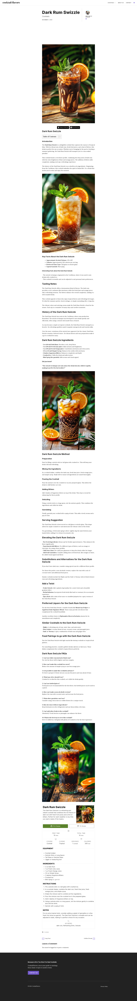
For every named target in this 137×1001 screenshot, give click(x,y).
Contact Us (33, 972)
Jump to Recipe (63, 127)
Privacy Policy (104, 986)
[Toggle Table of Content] (58, 136)
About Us (121, 2)
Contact (128, 2)
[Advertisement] (68, 33)
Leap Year (48, 938)
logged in (53, 947)
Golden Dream (88, 938)
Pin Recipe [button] (82, 826)
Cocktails (111, 2)
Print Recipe (75, 127)
